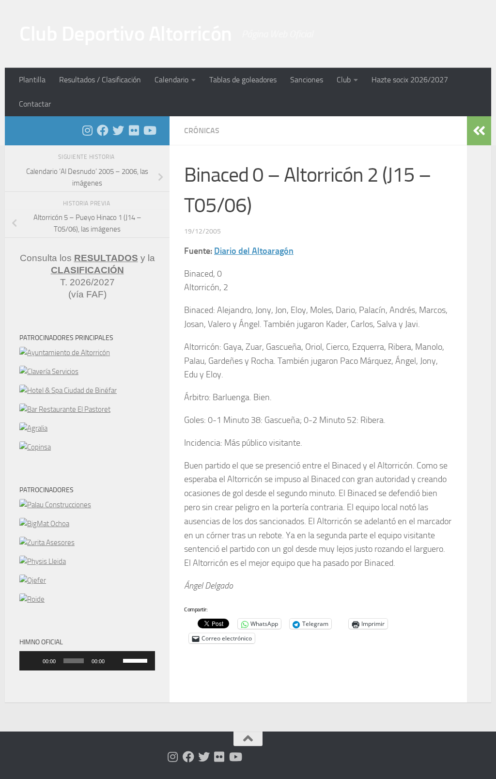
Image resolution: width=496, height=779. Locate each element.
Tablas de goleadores (243, 79)
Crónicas (201, 130)
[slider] (136, 660)
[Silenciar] (115, 661)
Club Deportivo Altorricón (125, 34)
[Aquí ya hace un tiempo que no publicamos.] (118, 130)
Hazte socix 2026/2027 (410, 79)
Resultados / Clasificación (100, 79)
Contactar (35, 104)
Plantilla (32, 79)
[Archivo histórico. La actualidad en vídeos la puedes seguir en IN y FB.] (149, 130)
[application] (87, 660)
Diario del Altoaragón (254, 251)
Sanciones (306, 79)
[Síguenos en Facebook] (102, 130)
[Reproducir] (32, 661)
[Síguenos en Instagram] (87, 130)
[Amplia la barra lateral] (479, 130)
